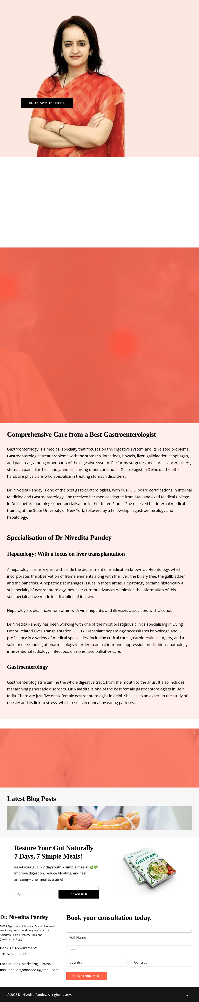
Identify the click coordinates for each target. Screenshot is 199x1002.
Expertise (99, 9)
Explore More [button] (99, 401)
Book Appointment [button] (47, 102)
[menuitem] (76, 10)
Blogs (152, 9)
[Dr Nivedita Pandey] (34, 10)
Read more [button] (117, 211)
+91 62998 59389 (13, 954)
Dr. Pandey (77, 9)
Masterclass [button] (127, 9)
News (166, 9)
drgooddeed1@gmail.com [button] (37, 969)
